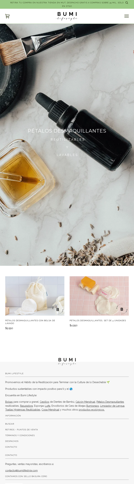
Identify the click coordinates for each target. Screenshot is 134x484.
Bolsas (9, 401)
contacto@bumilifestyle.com (21, 470)
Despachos (11, 441)
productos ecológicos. (92, 409)
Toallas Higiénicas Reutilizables (22, 409)
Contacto (11, 447)
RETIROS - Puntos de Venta (21, 429)
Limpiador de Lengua (112, 405)
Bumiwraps (92, 405)
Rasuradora (26, 405)
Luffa (47, 405)
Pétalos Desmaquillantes (110, 401)
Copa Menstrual (50, 409)
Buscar (9, 424)
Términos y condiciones (20, 435)
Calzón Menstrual (85, 401)
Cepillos (44, 401)
